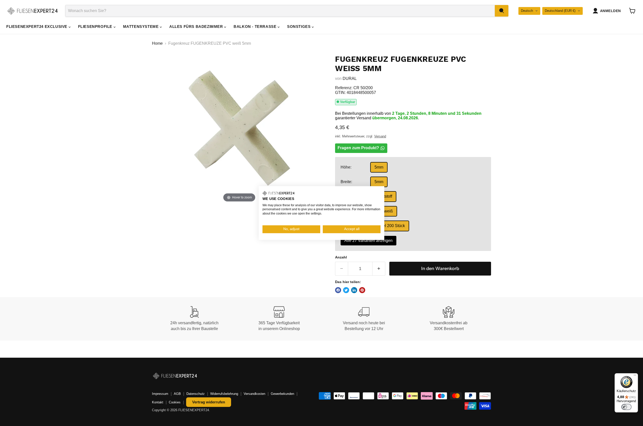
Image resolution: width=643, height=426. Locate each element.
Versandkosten (254, 394)
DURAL (350, 78)
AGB (177, 394)
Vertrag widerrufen (208, 402)
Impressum (160, 394)
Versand (380, 136)
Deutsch (527, 11)
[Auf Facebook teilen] (338, 290)
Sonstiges (299, 26)
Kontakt (157, 402)
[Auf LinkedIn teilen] (354, 290)
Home (157, 43)
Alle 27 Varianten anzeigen (368, 240)
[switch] (626, 407)
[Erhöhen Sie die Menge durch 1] (378, 269)
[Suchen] (501, 11)
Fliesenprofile (96, 26)
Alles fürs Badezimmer (196, 26)
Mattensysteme (141, 26)
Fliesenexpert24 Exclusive (37, 26)
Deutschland (560, 11)
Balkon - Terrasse (256, 26)
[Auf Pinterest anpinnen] (362, 290)
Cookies (175, 402)
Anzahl (341, 257)
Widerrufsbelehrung (224, 394)
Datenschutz (195, 394)
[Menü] (635, 376)
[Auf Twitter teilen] (346, 290)
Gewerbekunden (282, 394)
